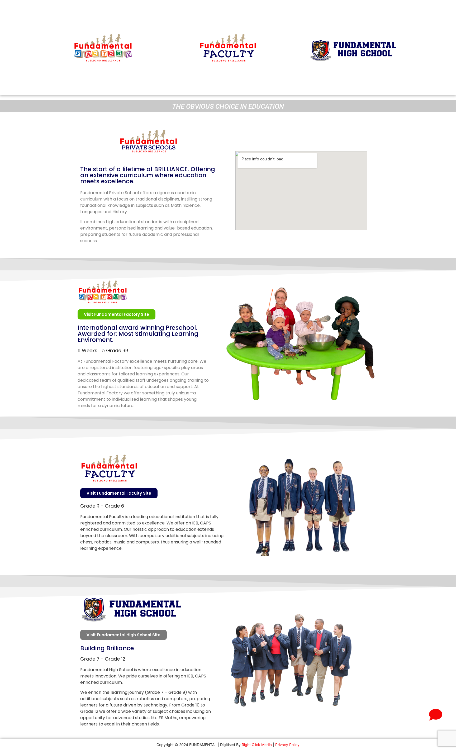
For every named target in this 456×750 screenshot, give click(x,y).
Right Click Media (257, 744)
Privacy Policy (287, 744)
